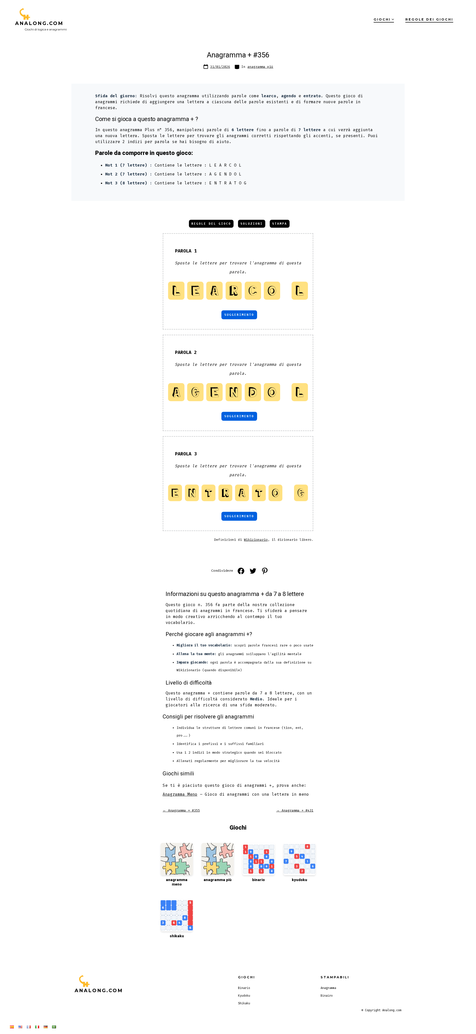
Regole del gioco (211, 223)
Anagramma (328, 988)
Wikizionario (256, 540)
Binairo (327, 996)
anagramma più (260, 67)
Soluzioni (251, 223)
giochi (382, 19)
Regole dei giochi (429, 19)
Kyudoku (244, 996)
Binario (244, 988)
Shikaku (244, 1003)
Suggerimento (239, 315)
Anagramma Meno (180, 794)
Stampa (279, 223)
